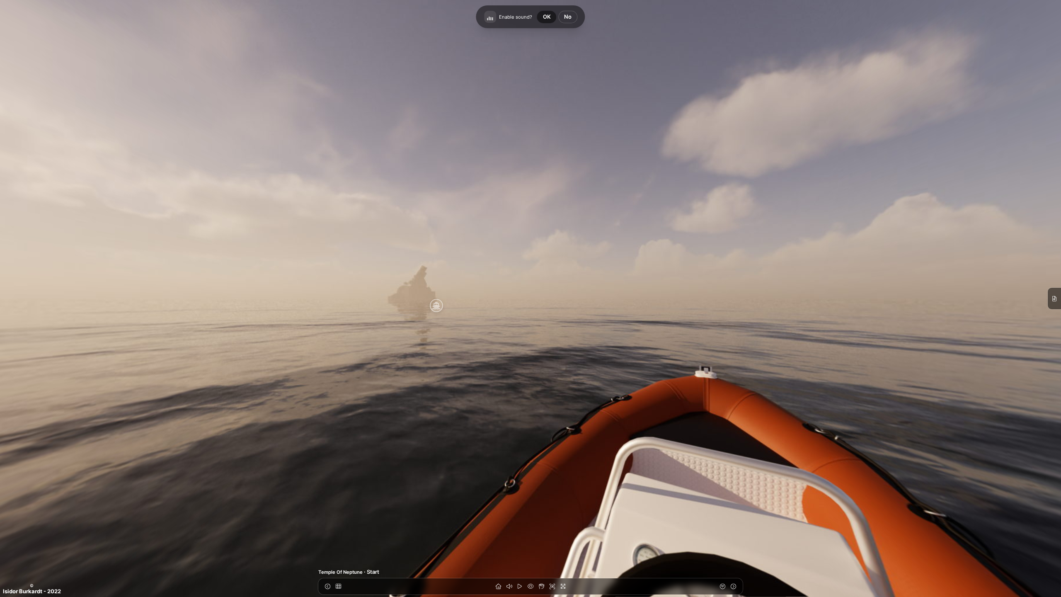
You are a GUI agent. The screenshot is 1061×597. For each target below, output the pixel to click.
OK (547, 16)
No (568, 16)
